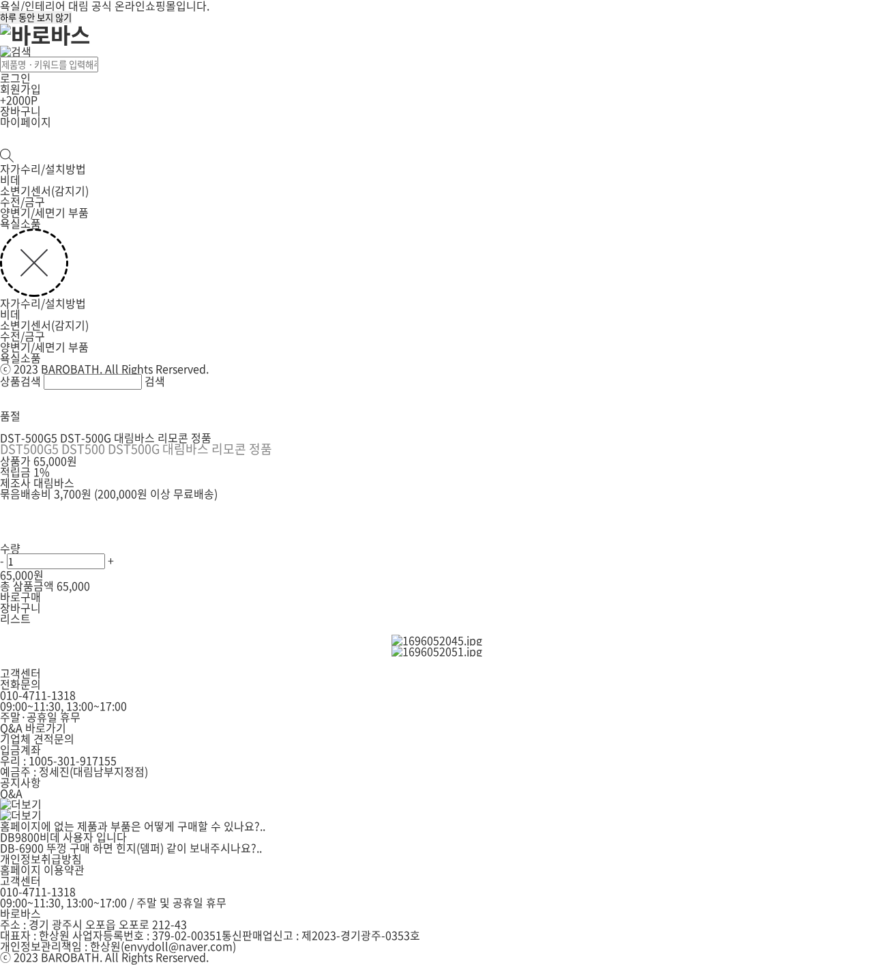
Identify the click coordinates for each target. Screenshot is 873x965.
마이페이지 (25, 121)
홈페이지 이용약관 (42, 869)
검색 (155, 381)
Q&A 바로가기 (33, 727)
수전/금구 (22, 201)
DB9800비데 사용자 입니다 (63, 837)
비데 (10, 179)
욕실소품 (20, 223)
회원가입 (20, 89)
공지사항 (20, 782)
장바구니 (20, 110)
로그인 (15, 78)
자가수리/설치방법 (43, 168)
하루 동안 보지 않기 (36, 17)
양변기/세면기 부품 (44, 212)
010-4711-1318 (38, 695)
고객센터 (20, 880)
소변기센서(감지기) (44, 190)
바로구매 (20, 596)
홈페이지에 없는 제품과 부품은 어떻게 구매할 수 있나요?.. (132, 826)
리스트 (15, 618)
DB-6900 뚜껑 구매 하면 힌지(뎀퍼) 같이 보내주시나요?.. (131, 847)
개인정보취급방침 (41, 858)
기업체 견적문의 (37, 738)
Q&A (11, 793)
